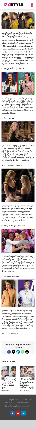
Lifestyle (15, 333)
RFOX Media (18, 403)
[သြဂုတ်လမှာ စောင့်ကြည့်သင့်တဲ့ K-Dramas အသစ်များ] (9, 367)
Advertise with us (24, 406)
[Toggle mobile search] (32, 6)
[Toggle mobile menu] (32, 4)
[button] (3, 378)
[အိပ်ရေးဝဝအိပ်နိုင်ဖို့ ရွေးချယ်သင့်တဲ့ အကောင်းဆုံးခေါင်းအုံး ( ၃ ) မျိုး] (27, 367)
